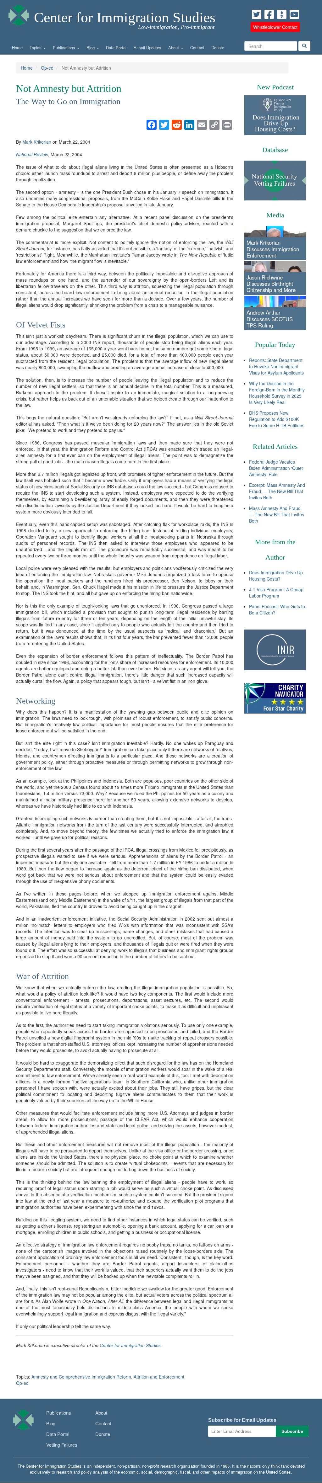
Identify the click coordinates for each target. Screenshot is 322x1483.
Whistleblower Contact (275, 27)
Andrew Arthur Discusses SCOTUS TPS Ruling (270, 319)
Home (17, 47)
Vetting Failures (61, 1444)
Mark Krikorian (36, 142)
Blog (91, 47)
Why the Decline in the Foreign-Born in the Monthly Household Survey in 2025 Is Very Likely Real (277, 392)
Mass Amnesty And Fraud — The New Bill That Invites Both (276, 514)
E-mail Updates (147, 47)
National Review (32, 154)
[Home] (18, 13)
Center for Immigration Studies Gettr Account (281, 14)
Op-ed (47, 68)
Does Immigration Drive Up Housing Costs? (276, 575)
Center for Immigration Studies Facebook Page (269, 14)
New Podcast (275, 87)
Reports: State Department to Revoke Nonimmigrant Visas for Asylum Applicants (276, 366)
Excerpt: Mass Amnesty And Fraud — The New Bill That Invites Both (277, 491)
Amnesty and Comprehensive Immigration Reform (81, 1377)
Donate (217, 47)
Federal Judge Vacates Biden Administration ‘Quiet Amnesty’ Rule (276, 468)
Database (275, 150)
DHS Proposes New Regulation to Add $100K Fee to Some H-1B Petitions (276, 419)
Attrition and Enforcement (159, 1377)
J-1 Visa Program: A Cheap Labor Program (276, 592)
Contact (197, 47)
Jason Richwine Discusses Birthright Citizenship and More (271, 284)
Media (275, 215)
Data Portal (116, 47)
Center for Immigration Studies (124, 17)
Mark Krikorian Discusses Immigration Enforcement (273, 249)
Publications (64, 47)
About (174, 47)
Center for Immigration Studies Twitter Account (256, 14)
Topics (36, 47)
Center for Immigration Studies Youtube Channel (294, 14)
